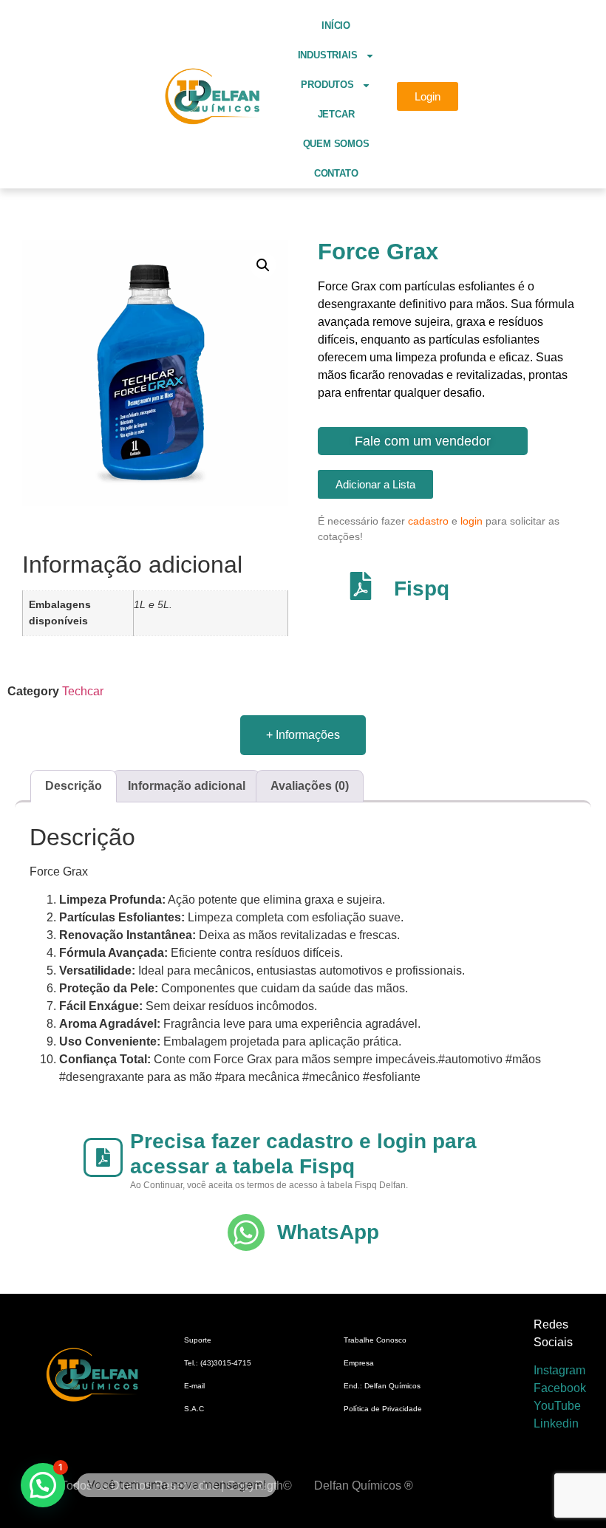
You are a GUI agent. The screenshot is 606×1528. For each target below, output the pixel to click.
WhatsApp (328, 1232)
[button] (263, 265)
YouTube (557, 1405)
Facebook (560, 1388)
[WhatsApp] (246, 1232)
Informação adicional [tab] (186, 786)
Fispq (421, 588)
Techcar (82, 691)
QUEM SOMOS (336, 143)
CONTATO (336, 173)
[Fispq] (361, 586)
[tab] (303, 735)
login (471, 521)
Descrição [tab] (73, 786)
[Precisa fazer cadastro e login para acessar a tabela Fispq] (103, 1157)
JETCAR (336, 114)
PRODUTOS (327, 84)
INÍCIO (335, 25)
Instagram (559, 1370)
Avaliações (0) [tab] (309, 786)
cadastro (428, 521)
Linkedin (556, 1423)
